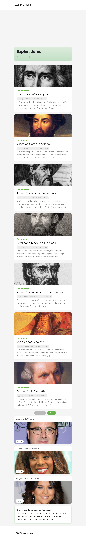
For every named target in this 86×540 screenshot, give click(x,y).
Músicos (19, 441)
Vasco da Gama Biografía (33, 144)
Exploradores (23, 91)
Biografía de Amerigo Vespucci (37, 193)
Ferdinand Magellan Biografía (36, 243)
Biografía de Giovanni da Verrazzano (40, 292)
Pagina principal (22, 57)
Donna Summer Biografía (27, 449)
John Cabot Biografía (31, 342)
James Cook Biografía (31, 391)
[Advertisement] (43, 26)
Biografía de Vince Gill (26, 419)
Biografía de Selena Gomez (28, 479)
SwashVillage (22, 4)
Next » (51, 413)
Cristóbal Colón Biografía (33, 94)
